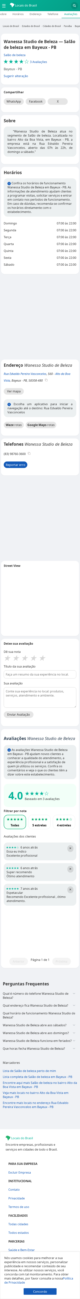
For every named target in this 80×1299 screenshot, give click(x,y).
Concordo (40, 1292)
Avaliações (70, 14)
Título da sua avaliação (20, 666)
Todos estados (18, 1233)
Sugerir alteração (16, 76)
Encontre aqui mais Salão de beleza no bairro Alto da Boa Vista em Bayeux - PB (40, 1085)
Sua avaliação (13, 683)
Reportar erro (15, 465)
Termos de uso (18, 1207)
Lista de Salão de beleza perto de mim (29, 1071)
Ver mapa (14, 391)
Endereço (35, 14)
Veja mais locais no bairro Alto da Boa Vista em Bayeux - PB (35, 1095)
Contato (14, 1190)
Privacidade (16, 1198)
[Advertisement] (40, 317)
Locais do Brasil (25, 5)
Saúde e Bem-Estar (21, 1250)
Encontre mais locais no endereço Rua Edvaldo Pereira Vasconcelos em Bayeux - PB (35, 1105)
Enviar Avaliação (18, 714)
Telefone (52, 14)
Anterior (18, 961)
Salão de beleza (14, 55)
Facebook (36, 101)
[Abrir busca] (74, 5)
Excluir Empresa (19, 1172)
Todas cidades (18, 1224)
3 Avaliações (25, 62)
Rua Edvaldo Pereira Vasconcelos (25, 374)
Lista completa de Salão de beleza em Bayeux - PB (37, 1077)
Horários (18, 14)
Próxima (61, 961)
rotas (14, 425)
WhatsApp (14, 101)
